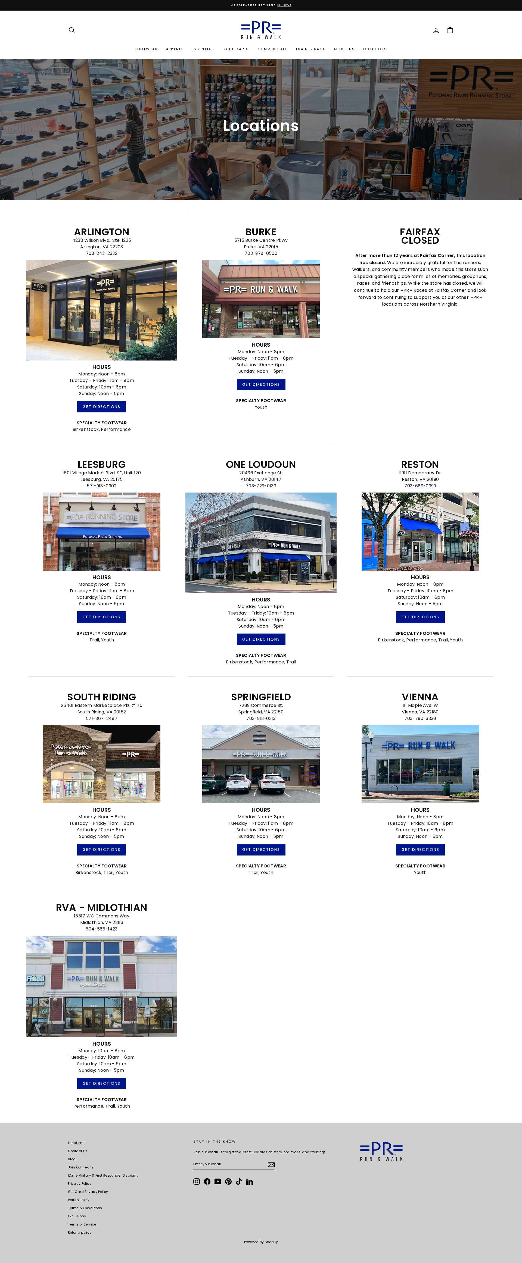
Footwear (146, 49)
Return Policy (79, 1200)
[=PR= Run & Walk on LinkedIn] (249, 1181)
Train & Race (310, 49)
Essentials (203, 49)
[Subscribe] (271, 1164)
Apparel (175, 49)
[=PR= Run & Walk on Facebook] (207, 1181)
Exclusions (77, 1216)
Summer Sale (272, 49)
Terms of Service (82, 1224)
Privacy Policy (79, 1183)
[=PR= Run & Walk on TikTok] (239, 1181)
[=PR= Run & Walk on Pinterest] (228, 1181)
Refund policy (80, 1232)
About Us (344, 49)
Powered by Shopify (261, 1242)
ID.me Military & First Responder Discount (103, 1175)
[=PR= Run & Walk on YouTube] (218, 1181)
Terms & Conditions (85, 1208)
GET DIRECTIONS (101, 406)
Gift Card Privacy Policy (88, 1192)
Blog (72, 1159)
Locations (375, 49)
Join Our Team (80, 1167)
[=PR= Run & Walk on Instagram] (196, 1181)
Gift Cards (237, 49)
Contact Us (78, 1151)
